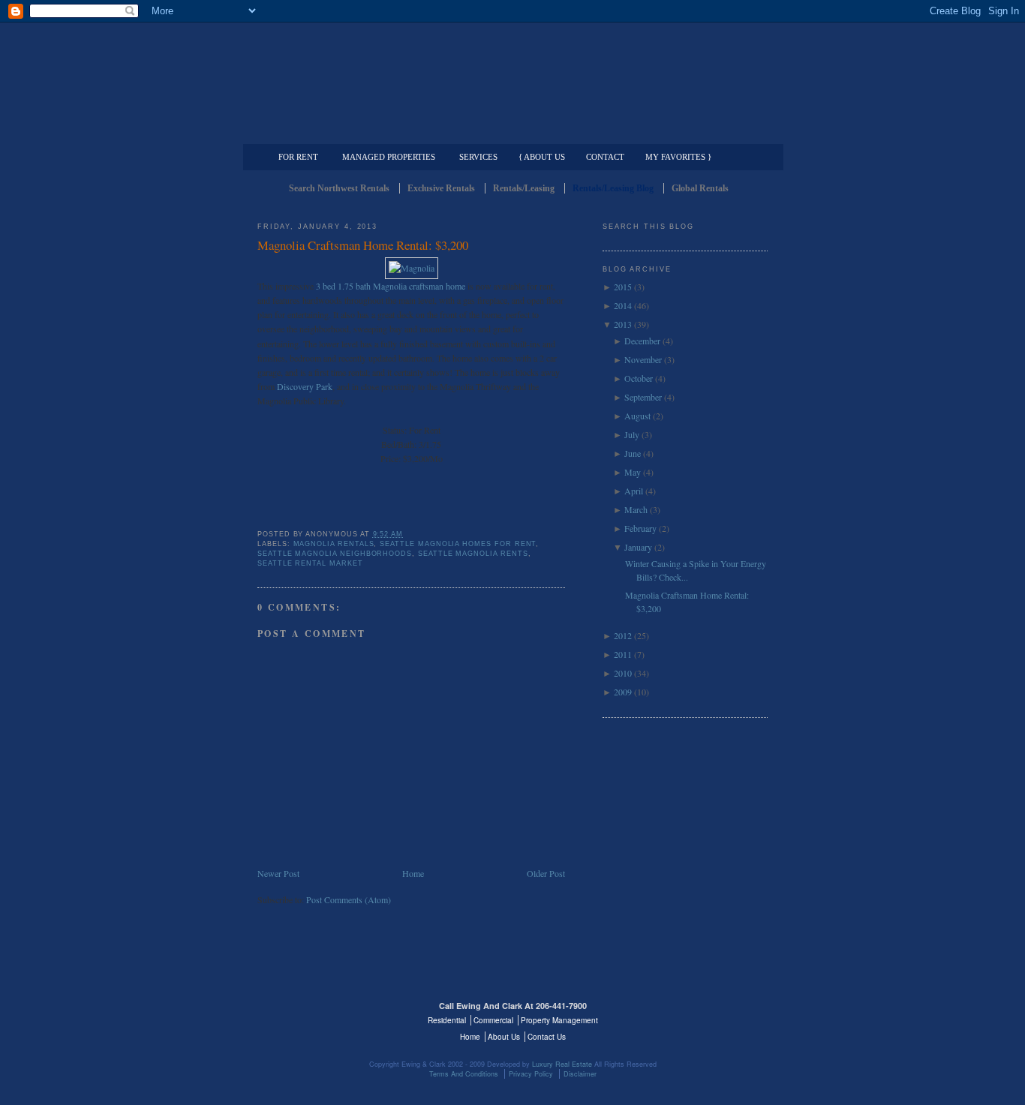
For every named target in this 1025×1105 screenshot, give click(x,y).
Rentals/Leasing (524, 188)
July (631, 434)
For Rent (298, 156)
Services (478, 156)
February (640, 528)
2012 (623, 635)
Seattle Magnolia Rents (473, 553)
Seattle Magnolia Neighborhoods (334, 553)
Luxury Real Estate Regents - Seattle (322, 1014)
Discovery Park (304, 386)
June (632, 453)
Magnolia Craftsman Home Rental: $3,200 (362, 245)
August (637, 416)
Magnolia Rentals (333, 544)
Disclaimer (580, 1074)
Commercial (510, 132)
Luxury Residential (334, 132)
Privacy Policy (531, 1074)
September (643, 397)
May (632, 472)
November (643, 359)
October (638, 378)
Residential (447, 1020)
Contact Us (547, 1036)
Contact (605, 156)
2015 (623, 287)
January (638, 547)
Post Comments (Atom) (348, 899)
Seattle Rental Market (310, 563)
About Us (504, 1036)
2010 (623, 673)
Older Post (546, 873)
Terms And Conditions (463, 1074)
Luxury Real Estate (702, 1014)
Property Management (689, 132)
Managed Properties (388, 156)
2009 (623, 692)
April (633, 491)
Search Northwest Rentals (339, 188)
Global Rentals (700, 188)
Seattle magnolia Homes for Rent (458, 544)
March (636, 509)
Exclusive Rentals (441, 188)
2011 (623, 654)
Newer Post (278, 873)
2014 (623, 305)
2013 (623, 324)
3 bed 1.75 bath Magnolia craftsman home (390, 286)
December (642, 341)
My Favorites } (678, 156)
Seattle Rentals (512, 71)
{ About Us (542, 156)
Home (413, 873)
